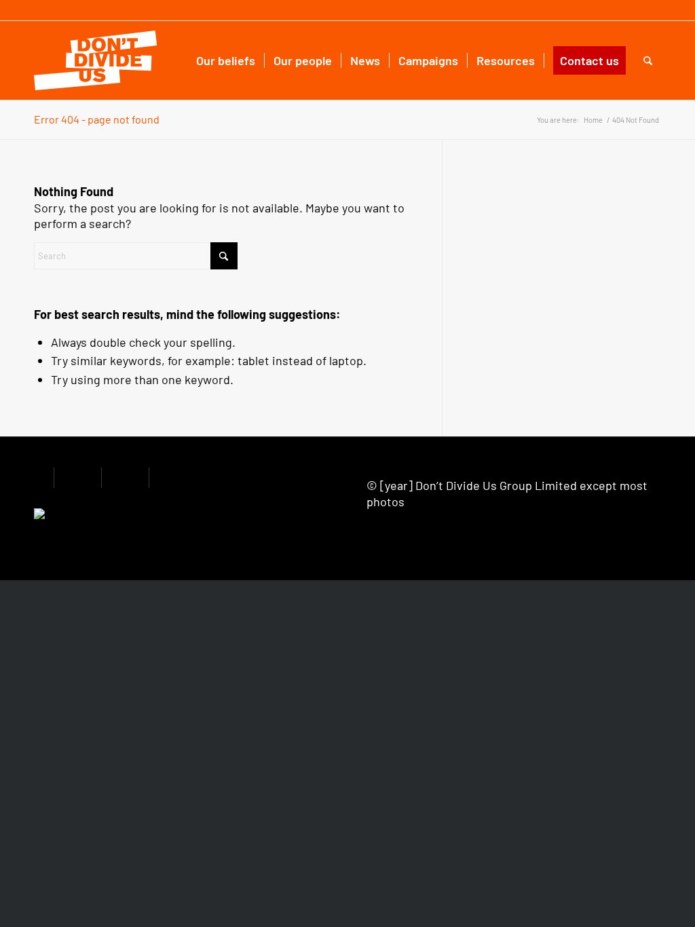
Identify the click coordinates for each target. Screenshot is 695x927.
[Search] (648, 60)
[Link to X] (608, 10)
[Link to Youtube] (649, 10)
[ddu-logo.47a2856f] (95, 60)
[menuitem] (225, 60)
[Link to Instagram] (628, 10)
